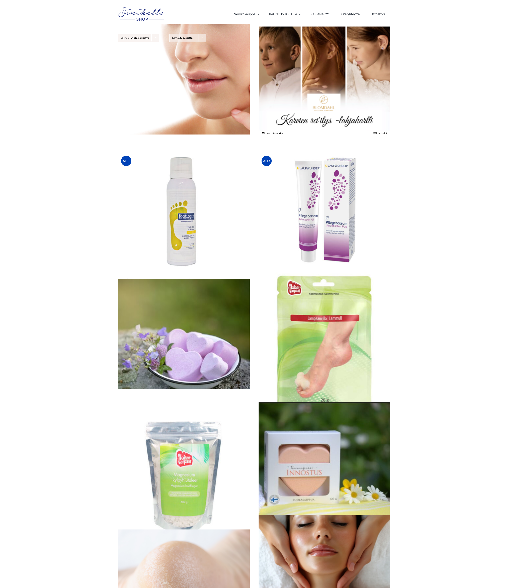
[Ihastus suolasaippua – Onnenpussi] (184, 343)
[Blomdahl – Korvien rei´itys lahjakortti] (324, 78)
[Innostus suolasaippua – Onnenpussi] (324, 466)
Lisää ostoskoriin (273, 133)
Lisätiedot (381, 133)
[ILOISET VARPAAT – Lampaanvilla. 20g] (324, 354)
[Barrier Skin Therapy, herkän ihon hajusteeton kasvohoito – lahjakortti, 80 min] (184, 79)
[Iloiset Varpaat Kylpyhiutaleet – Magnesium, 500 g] (184, 477)
